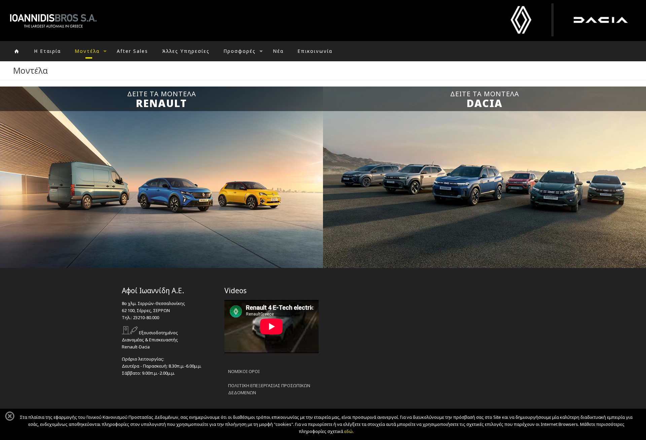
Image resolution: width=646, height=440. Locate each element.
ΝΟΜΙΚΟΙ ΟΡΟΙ (244, 371)
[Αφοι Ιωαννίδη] (53, 20)
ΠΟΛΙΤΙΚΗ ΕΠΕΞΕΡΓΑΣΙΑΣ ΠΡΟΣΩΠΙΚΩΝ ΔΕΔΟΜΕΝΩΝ (269, 389)
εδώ (348, 431)
